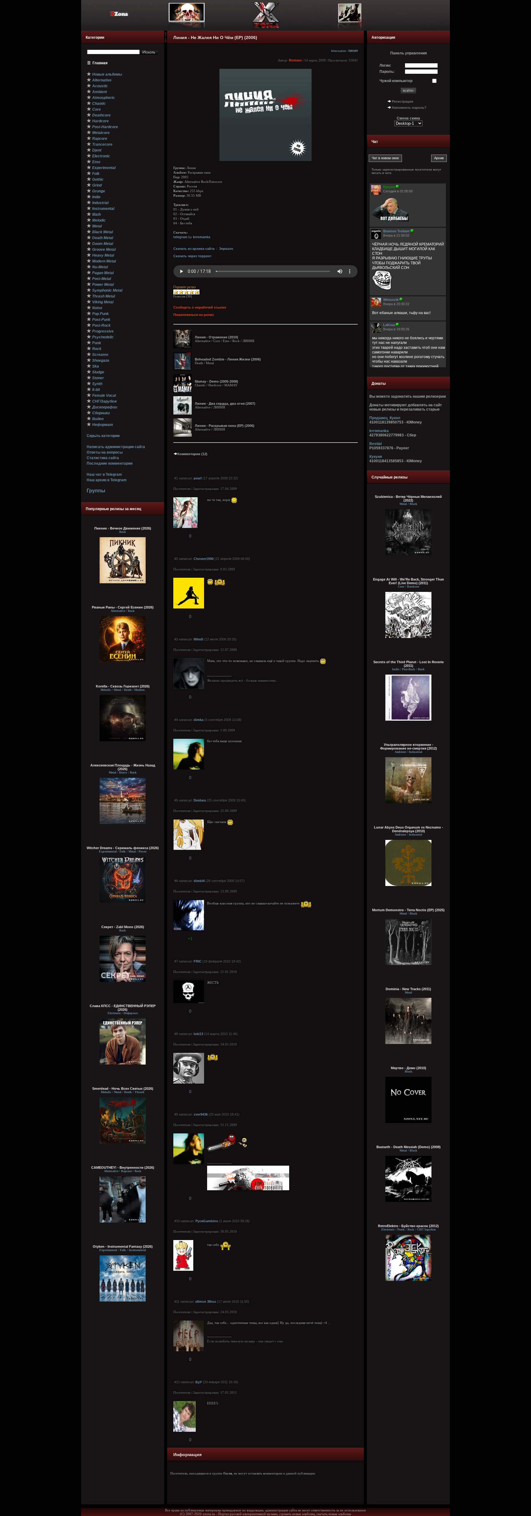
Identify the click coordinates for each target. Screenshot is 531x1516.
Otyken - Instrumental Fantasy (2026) (123, 1246)
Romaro (295, 60)
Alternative (338, 51)
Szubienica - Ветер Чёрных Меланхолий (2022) (408, 498)
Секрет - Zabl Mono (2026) (122, 927)
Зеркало (226, 248)
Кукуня (375, 457)
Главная (100, 63)
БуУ (198, 1382)
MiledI (198, 639)
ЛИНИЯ (353, 51)
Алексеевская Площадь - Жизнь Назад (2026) (122, 767)
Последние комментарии (109, 463)
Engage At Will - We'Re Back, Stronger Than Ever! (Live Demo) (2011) (408, 581)
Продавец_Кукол (384, 418)
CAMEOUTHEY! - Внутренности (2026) (122, 1167)
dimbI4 (199, 881)
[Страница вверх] (165, 36)
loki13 (198, 1034)
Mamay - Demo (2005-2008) (216, 381)
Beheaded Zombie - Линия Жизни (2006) (228, 359)
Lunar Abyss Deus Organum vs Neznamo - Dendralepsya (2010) (408, 829)
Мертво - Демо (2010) (408, 1068)
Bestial (375, 444)
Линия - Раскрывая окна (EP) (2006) (224, 425)
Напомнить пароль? (409, 107)
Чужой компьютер (396, 81)
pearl (198, 478)
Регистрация (402, 101)
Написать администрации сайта (116, 447)
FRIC (198, 961)
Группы (96, 490)
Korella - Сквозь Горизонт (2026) (123, 686)
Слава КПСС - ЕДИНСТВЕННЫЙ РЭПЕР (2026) (122, 1007)
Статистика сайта (103, 458)
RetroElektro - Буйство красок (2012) (408, 1226)
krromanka (201, 237)
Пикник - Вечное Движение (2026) (122, 528)
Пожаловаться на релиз (193, 315)
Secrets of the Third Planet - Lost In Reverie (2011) (408, 663)
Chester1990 (204, 559)
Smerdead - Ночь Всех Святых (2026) (122, 1088)
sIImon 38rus (205, 1301)
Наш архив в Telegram (107, 480)
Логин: (385, 65)
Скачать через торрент (192, 256)
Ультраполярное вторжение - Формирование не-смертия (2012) (408, 746)
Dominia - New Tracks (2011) (408, 989)
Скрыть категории (103, 436)
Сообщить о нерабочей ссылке (199, 307)
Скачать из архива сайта (193, 248)
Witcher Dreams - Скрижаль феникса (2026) (123, 848)
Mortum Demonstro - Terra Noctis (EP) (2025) (408, 910)
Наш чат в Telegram (104, 474)
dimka (198, 720)
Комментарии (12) (192, 454)
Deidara (200, 800)
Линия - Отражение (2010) (216, 337)
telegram (180, 237)
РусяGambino (206, 1221)
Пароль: (387, 71)
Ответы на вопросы (105, 452)
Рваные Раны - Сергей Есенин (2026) (123, 607)
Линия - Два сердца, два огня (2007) (225, 403)
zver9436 (201, 1114)
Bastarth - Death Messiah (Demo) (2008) (408, 1147)
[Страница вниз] (165, 41)
